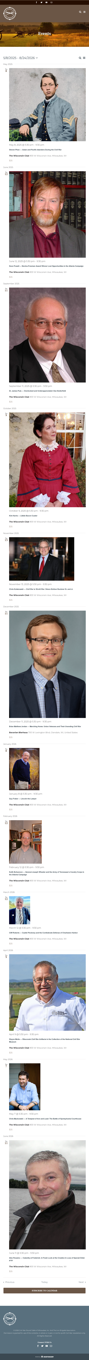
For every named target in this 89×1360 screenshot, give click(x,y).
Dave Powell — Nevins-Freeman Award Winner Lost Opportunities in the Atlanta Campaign (46, 266)
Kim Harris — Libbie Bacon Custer (23, 515)
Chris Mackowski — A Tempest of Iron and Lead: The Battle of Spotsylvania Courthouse (45, 1118)
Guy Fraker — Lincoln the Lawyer (22, 798)
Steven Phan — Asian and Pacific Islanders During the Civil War (35, 149)
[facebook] (38, 1346)
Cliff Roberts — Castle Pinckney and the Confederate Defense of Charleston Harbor (43, 932)
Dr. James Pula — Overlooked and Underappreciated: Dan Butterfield (37, 391)
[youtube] (47, 1346)
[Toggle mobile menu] (84, 12)
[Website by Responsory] (44, 1357)
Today (44, 1282)
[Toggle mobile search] (80, 12)
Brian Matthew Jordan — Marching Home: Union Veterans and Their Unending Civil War (45, 726)
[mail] (51, 1346)
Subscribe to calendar (44, 1290)
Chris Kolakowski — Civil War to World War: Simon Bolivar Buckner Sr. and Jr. (41, 589)
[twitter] (42, 1346)
